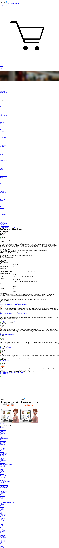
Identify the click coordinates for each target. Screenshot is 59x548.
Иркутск (2, 456)
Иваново (2, 455)
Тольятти (2, 525)
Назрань (2, 482)
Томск (1, 526)
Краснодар (2, 466)
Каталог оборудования (13, 3)
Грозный (2, 449)
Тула (1, 527)
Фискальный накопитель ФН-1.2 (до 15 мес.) (13, 304)
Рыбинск (2, 507)
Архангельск (3, 430)
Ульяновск (2, 531)
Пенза (1, 498)
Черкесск (2, 541)
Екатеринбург (3, 453)
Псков (1, 503)
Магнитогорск (3, 475)
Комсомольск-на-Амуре (6, 464)
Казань (1, 459)
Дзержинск (3, 450)
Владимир (2, 442)
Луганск (2, 472)
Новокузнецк (3, 488)
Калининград (3, 460)
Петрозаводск (3, 501)
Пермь (1, 499)
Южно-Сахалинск (4, 545)
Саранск (2, 512)
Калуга (1, 461)
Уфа (1, 534)
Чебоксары (3, 537)
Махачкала (2, 477)
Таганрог (2, 521)
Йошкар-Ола (3, 458)
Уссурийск (2, 532)
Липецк (2, 471)
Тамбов (2, 523)
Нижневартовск (4, 485)
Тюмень (2, 529)
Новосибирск (3, 491)
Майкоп (2, 476)
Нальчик (2, 483)
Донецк (2, 452)
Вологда (2, 445)
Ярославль (2, 547)
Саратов (2, 513)
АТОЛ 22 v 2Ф (6, 347)
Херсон (2, 536)
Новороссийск (3, 490)
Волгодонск (3, 444)
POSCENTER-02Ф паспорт (6, 373)
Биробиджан (3, 434)
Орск (1, 497)
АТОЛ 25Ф (5, 360)
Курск (1, 470)
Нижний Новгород (4, 486)
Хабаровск (2, 535)
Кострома (2, 465)
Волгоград (2, 443)
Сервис (2, 68)
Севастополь (3, 514)
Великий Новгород (4, 438)
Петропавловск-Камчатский (7, 502)
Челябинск (2, 538)
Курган (1, 469)
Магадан (2, 474)
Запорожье (3, 454)
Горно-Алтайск (3, 448)
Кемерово (2, 463)
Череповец (2, 540)
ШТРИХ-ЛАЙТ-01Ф (7, 334)
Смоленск (2, 515)
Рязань (1, 508)
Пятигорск (2, 504)
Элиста (1, 543)
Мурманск (2, 480)
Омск (1, 493)
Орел (1, 494)
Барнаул (2, 432)
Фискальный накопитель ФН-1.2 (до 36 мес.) (13, 313)
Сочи (1, 516)
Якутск (1, 546)
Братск (1, 436)
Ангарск (2, 428)
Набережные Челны (5, 481)
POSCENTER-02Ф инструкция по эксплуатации (11, 372)
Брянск (2, 437)
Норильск (2, 492)
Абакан (2, 427)
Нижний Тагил (3, 487)
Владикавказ (3, 441)
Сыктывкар (3, 520)
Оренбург (2, 496)
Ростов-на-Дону (4, 505)
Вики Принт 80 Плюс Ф (8, 321)
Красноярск (3, 468)
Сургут (1, 519)
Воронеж (2, 447)
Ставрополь (3, 518)
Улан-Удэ (2, 530)
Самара (2, 509)
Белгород (2, 433)
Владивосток (3, 439)
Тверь (1, 524)
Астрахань (2, 431)
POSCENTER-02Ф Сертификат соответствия (11, 375)
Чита (1, 542)
